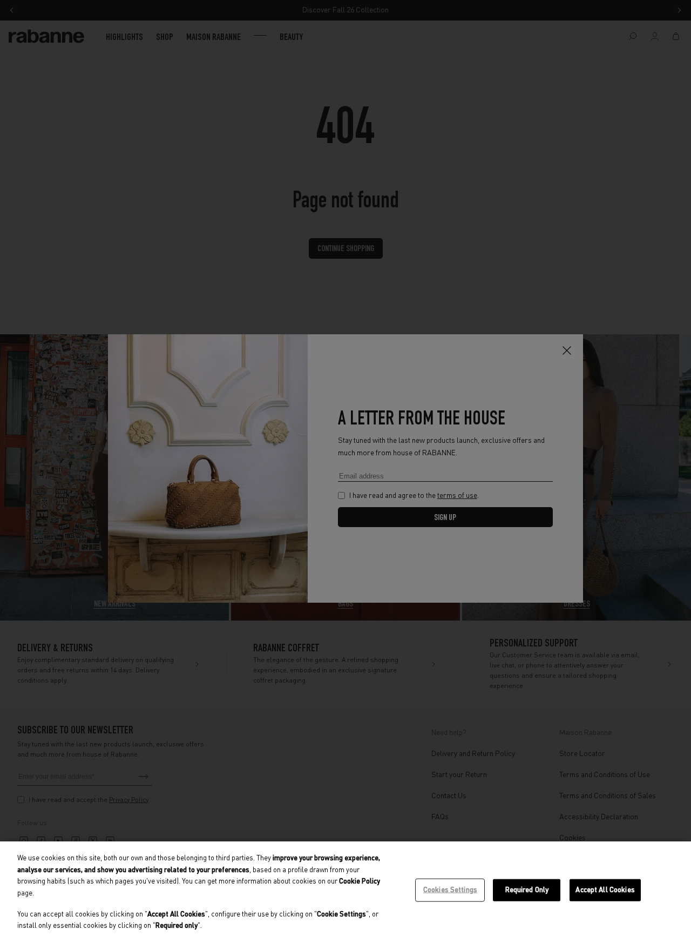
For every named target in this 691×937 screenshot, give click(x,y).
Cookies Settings (450, 889)
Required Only (527, 889)
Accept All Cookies (604, 889)
